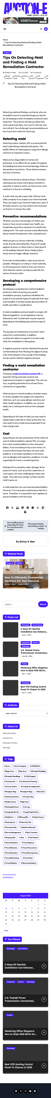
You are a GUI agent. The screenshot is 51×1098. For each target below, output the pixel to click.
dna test (41, 792)
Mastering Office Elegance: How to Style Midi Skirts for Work (34, 670)
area (7, 766)
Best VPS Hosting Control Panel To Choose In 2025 (33, 688)
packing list (10, 822)
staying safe (10, 837)
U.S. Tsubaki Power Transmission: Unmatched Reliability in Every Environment (34, 654)
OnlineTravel (38, 817)
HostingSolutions (12, 807)
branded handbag (39, 771)
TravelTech (28, 858)
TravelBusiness (11, 848)
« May (5, 930)
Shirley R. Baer (27, 541)
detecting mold (17, 77)
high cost (25, 802)
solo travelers (31, 832)
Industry (36, 642)
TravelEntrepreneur (30, 853)
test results (33, 837)
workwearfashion (29, 863)
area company (20, 766)
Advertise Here (9, 733)
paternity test (25, 822)
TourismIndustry (12, 843)
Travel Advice (37, 625)
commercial (10, 781)
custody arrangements (31, 786)
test (22, 837)
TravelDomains (11, 853)
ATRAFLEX (36, 766)
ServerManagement (13, 832)
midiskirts (9, 817)
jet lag (27, 807)
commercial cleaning (28, 781)
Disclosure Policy (10, 743)
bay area (22, 771)
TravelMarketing (12, 858)
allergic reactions (8, 77)
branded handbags (13, 776)
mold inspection (40, 77)
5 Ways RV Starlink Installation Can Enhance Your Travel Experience (33, 632)
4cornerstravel (9, 874)
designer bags (26, 792)
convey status (11, 786)
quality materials (28, 827)
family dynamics (12, 797)
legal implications (32, 812)
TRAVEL (19, 563)
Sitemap (6, 747)
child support (31, 776)
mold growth (32, 77)
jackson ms (25, 77)
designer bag (11, 792)
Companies (26, 642)
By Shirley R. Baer (9, 72)
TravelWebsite (11, 863)
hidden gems (11, 802)
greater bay (28, 797)
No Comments (36, 72)
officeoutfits (23, 817)
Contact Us (7, 738)
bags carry (10, 771)
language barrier (12, 812)
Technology (25, 625)
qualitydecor (8, 877)
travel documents (30, 848)
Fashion (24, 664)
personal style (11, 827)
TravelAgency (28, 843)
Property (7, 53)
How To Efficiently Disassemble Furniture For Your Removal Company (24, 581)
